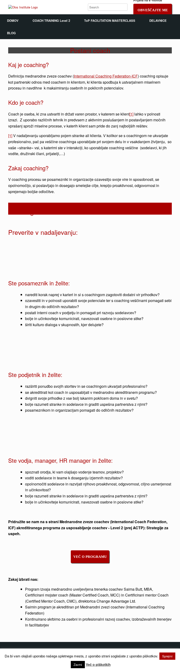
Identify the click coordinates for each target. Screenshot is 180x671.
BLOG (11, 33)
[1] (131, 114)
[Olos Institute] (23, 7)
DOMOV (13, 20)
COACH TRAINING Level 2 (51, 20)
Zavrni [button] (78, 664)
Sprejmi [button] (167, 656)
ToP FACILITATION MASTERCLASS (109, 20)
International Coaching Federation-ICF (106, 76)
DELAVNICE (158, 20)
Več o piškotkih (98, 664)
